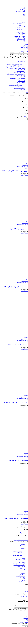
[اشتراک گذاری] (26, 625)
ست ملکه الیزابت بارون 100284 (18, 460)
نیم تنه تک (19, 29)
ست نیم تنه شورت (17, 27)
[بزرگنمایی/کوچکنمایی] (23, 625)
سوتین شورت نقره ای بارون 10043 (17, 344)
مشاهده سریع (24, 165)
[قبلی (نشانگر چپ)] (27, 626)
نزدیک (26, 168)
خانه (27, 92)
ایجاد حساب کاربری (23, 596)
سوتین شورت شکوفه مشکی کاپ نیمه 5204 (15, 171)
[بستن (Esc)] (27, 625)
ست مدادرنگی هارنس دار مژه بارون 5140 (16, 286)
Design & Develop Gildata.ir (21, 540)
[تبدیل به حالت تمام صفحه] (24, 625)
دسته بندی (25, 58)
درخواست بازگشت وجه (22, 608)
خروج (26, 585)
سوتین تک (19, 24)
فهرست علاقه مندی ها (22, 166)
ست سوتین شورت (17, 23)
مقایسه (26, 163)
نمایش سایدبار (24, 114)
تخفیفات (26, 44)
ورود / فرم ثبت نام (20, 581)
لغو (15, 608)
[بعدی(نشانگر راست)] (26, 626)
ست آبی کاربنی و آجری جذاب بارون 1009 (16, 402)
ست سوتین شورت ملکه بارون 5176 (17, 228)
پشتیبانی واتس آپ (23, 532)
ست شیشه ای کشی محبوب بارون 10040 (16, 518)
